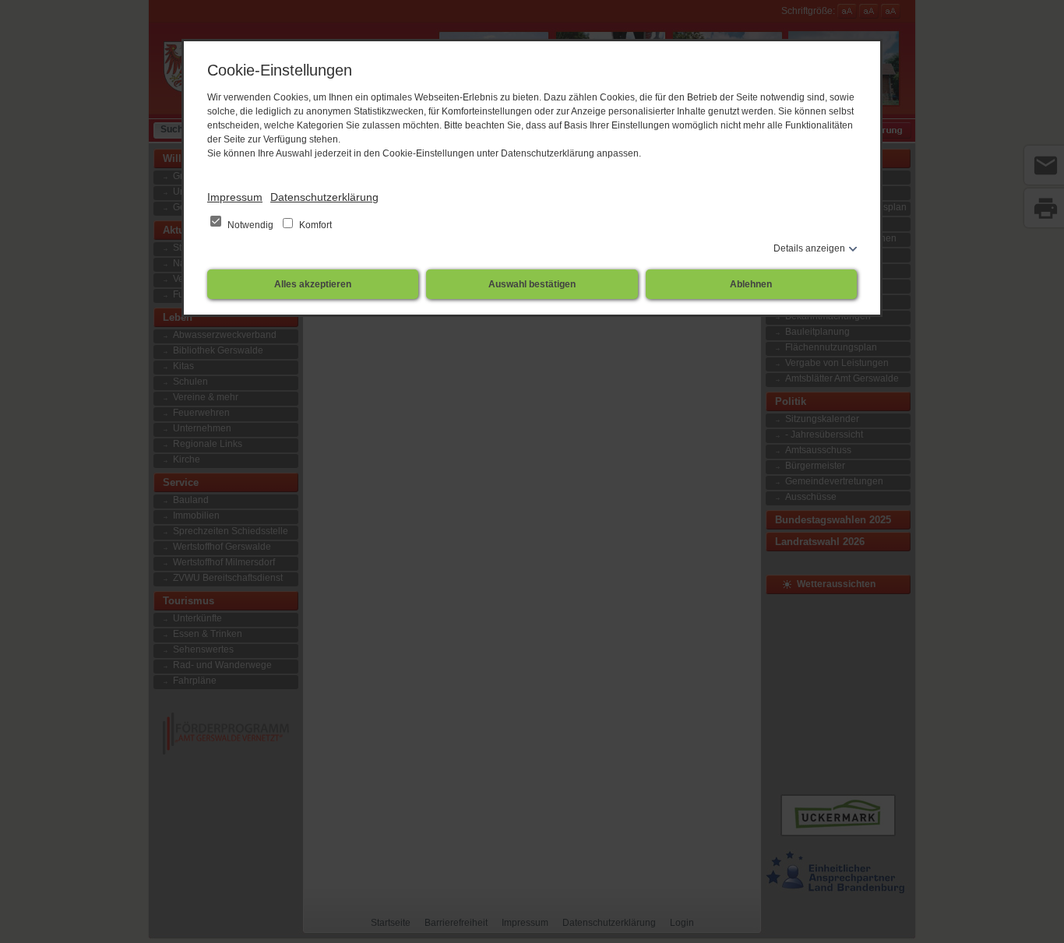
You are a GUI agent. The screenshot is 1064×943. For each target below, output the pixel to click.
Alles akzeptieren (312, 284)
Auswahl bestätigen (532, 284)
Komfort (314, 225)
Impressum (234, 197)
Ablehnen (751, 284)
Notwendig (250, 225)
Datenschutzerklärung (324, 197)
